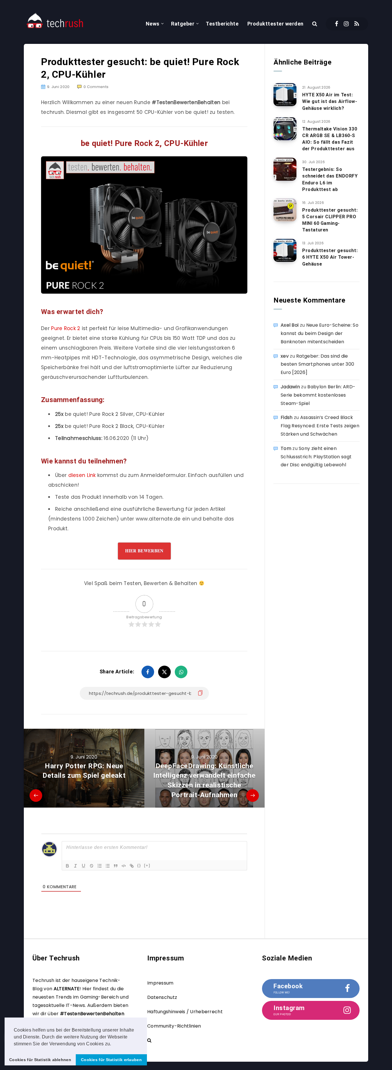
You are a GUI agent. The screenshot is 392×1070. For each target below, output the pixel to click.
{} (139, 865)
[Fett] (67, 865)
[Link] (132, 865)
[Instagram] (346, 24)
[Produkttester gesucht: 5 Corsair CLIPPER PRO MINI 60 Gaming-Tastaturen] (284, 209)
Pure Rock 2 (65, 328)
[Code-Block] (124, 865)
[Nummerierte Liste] (100, 865)
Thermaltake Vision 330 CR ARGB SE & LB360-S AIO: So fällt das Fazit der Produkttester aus (329, 139)
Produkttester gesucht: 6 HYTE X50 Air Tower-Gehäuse (330, 257)
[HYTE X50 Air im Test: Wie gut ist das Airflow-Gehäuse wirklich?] (284, 94)
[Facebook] (336, 24)
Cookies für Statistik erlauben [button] (111, 1059)
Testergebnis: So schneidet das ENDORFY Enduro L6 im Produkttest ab (330, 179)
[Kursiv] (75, 865)
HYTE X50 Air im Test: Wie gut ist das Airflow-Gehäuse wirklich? (329, 101)
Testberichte (222, 24)
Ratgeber (182, 24)
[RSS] (356, 24)
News (153, 24)
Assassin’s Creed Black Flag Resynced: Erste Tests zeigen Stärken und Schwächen (320, 425)
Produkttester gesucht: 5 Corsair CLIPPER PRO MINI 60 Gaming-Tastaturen (330, 220)
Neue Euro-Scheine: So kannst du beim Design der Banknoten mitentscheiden (319, 333)
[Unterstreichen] (83, 865)
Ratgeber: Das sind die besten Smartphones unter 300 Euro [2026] (317, 364)
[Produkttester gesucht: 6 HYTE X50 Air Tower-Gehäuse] (284, 250)
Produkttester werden (275, 24)
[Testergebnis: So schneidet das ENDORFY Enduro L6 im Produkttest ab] (284, 169)
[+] (147, 865)
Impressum (160, 983)
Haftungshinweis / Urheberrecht (185, 1011)
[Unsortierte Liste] (108, 865)
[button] (113, 1044)
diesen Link (82, 475)
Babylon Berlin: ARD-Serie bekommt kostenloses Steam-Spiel (318, 395)
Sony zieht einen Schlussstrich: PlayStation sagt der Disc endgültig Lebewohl (316, 456)
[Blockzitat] (116, 865)
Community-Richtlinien (174, 1026)
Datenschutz (162, 997)
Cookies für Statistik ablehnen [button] (40, 1059)
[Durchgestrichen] (92, 865)
